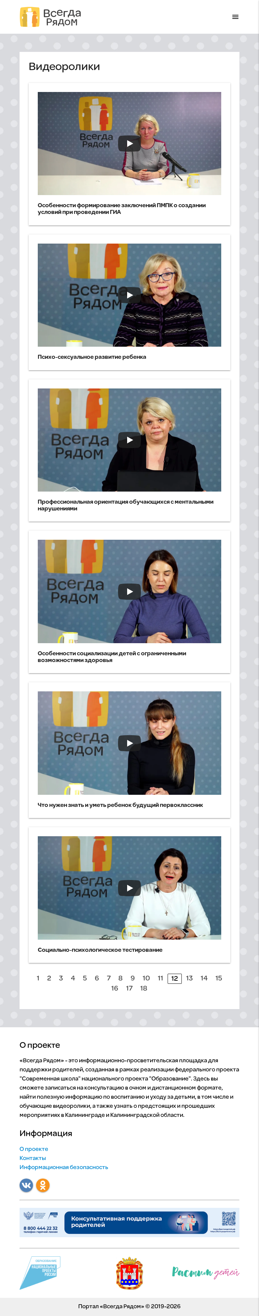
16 (114, 988)
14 (204, 978)
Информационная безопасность (64, 1168)
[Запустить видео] (129, 143)
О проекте (34, 1150)
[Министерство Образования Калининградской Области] (129, 1274)
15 (218, 978)
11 (160, 978)
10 (146, 978)
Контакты (33, 1159)
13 (189, 978)
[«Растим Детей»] (206, 1274)
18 (143, 988)
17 (129, 988)
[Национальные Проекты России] (40, 1274)
